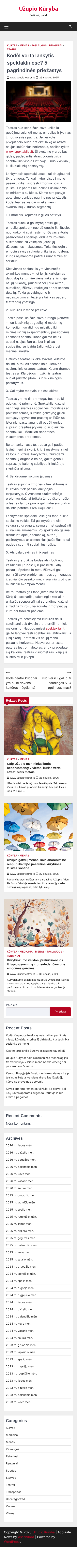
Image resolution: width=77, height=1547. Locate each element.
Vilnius (10, 1513)
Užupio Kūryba (38, 9)
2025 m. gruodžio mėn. (21, 1195)
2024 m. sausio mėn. (19, 1337)
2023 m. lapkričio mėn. (21, 1352)
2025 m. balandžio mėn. (21, 1245)
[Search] (70, 27)
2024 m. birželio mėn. (20, 1309)
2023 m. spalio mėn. (19, 1359)
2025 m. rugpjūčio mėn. (21, 1216)
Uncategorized (15, 1499)
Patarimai (12, 1456)
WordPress (12, 1542)
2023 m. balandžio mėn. (22, 1394)
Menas (24, 45)
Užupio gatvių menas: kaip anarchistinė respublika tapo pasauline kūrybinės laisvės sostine (36, 864)
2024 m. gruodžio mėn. (21, 1266)
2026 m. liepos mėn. (19, 1145)
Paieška (11, 1005)
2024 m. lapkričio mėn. (21, 1273)
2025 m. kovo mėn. (18, 1252)
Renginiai (55, 45)
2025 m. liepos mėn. (19, 1223)
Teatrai (12, 49)
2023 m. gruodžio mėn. (21, 1345)
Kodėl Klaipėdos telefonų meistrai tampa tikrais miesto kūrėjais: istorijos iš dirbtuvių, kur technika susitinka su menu (37, 1039)
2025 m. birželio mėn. (20, 1231)
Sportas (11, 1470)
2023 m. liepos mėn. (19, 1380)
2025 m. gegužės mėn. (21, 1238)
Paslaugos (39, 45)
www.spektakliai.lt (19, 151)
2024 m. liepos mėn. (19, 1302)
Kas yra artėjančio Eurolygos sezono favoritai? (35, 1050)
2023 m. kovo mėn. (18, 1402)
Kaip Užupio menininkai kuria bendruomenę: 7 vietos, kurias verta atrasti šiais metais (34, 768)
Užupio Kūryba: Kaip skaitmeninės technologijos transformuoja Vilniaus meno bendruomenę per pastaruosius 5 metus (37, 1062)
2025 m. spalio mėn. (19, 1209)
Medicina (26, 951)
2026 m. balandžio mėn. (22, 1166)
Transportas (13, 1492)
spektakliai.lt (55, 628)
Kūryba (12, 45)
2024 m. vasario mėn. (20, 1330)
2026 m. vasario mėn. (20, 1181)
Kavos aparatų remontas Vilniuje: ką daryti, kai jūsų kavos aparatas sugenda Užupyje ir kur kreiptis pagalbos (36, 1093)
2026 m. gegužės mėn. (21, 1159)
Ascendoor (26, 1537)
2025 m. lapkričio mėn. (21, 1202)
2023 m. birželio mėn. (20, 1387)
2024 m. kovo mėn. (18, 1323)
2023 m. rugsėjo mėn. (20, 1366)
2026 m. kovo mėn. (18, 1173)
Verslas (10, 1506)
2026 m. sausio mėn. (19, 1188)
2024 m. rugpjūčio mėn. (21, 1295)
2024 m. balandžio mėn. (22, 1316)
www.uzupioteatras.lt (22, 77)
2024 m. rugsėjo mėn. (20, 1288)
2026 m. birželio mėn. (20, 1152)
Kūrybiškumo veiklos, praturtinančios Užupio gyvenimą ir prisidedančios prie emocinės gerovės (36, 964)
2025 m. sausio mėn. (19, 1259)
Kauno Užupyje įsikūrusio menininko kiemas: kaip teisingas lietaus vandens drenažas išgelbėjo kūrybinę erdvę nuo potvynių (37, 1077)
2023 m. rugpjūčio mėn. (21, 1373)
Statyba (11, 1477)
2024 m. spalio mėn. (19, 1280)
